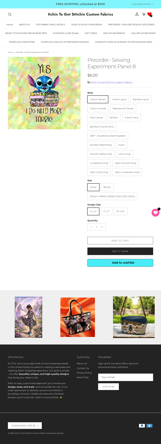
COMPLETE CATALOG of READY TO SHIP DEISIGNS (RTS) (123, 42)
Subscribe (108, 386)
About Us (82, 363)
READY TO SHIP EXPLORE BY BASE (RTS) (26, 33)
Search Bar (83, 377)
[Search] (10, 14)
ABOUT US (24, 24)
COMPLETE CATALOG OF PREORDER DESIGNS (65, 42)
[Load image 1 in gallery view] (44, 93)
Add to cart (120, 240)
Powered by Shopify (55, 433)
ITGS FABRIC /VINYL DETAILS (50, 24)
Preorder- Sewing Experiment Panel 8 (32, 52)
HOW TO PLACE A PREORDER (86, 24)
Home (9, 24)
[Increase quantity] (102, 226)
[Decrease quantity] (90, 226)
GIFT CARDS (91, 33)
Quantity (92, 220)
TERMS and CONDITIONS (22, 42)
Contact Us (83, 368)
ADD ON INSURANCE (114, 33)
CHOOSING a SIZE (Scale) (66, 33)
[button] (149, 14)
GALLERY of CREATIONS (143, 33)
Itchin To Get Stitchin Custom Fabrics (111, 82)
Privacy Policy (84, 372)
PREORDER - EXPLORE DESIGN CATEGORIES (131, 24)
